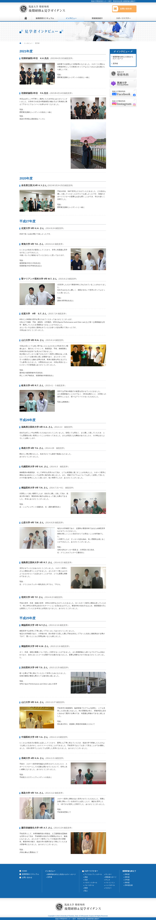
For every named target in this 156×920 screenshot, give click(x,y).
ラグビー (108, 888)
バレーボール (89, 885)
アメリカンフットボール (93, 874)
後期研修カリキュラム (30, 874)
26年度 (127, 882)
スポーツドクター (91, 871)
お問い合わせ (27, 877)
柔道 (86, 877)
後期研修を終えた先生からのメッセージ (123, 58)
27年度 (127, 880)
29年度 (127, 874)
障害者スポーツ (110, 877)
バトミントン (110, 882)
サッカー (108, 874)
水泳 (86, 880)
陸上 (86, 891)
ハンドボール (110, 885)
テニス (107, 880)
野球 (86, 888)
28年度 (127, 877)
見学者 (115, 63)
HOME (24, 871)
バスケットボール (90, 882)
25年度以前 (129, 885)
